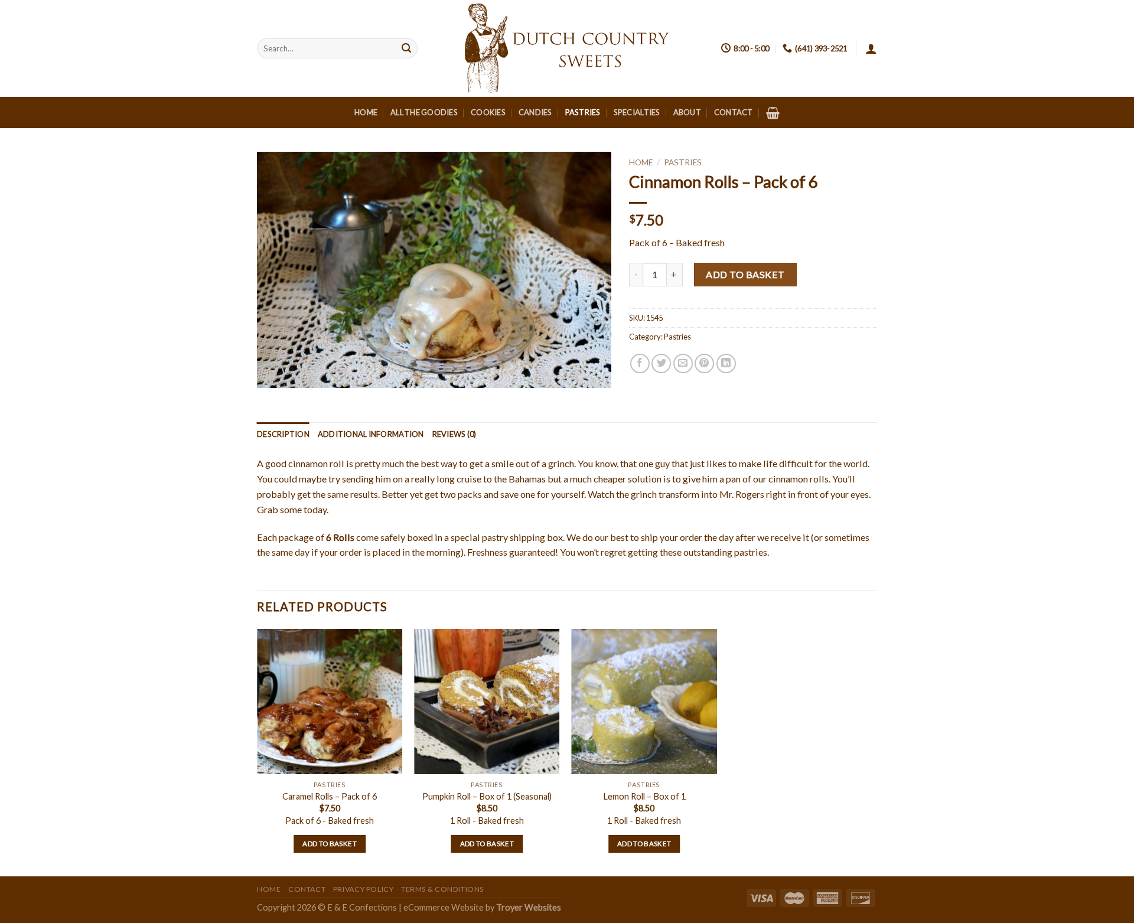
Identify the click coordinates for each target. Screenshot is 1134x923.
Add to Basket (745, 274)
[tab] (283, 434)
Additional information (371, 434)
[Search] (406, 48)
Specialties (637, 112)
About (687, 112)
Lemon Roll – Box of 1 (644, 796)
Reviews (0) (454, 434)
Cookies (488, 112)
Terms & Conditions (442, 889)
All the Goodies (424, 112)
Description (283, 434)
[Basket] (773, 113)
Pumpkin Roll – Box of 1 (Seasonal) (487, 796)
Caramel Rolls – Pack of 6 (329, 796)
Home (365, 112)
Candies (535, 112)
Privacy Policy (363, 889)
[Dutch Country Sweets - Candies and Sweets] (567, 48)
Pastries (583, 112)
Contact (733, 112)
